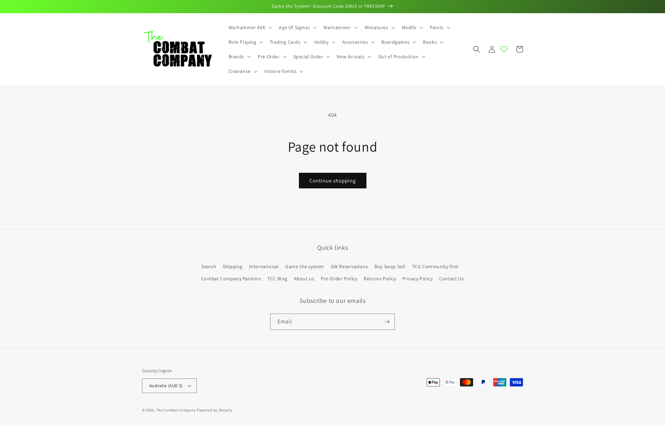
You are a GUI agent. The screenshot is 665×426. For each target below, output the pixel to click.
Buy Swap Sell (390, 266)
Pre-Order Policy (339, 278)
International (264, 266)
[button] (249, 27)
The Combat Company (176, 410)
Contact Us (451, 278)
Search (208, 266)
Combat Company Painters (231, 278)
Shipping (232, 266)
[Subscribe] (386, 322)
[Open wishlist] (504, 49)
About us (304, 278)
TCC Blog (277, 278)
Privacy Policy (417, 278)
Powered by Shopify (214, 410)
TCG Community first (435, 266)
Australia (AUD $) (166, 386)
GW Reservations (349, 266)
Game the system (304, 266)
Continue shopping (332, 180)
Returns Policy (380, 278)
